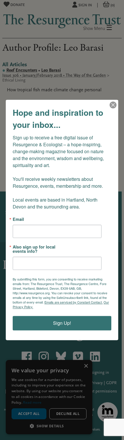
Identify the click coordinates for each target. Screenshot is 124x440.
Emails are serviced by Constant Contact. (73, 302)
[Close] (113, 104)
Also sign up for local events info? (34, 249)
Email (18, 219)
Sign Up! (62, 323)
